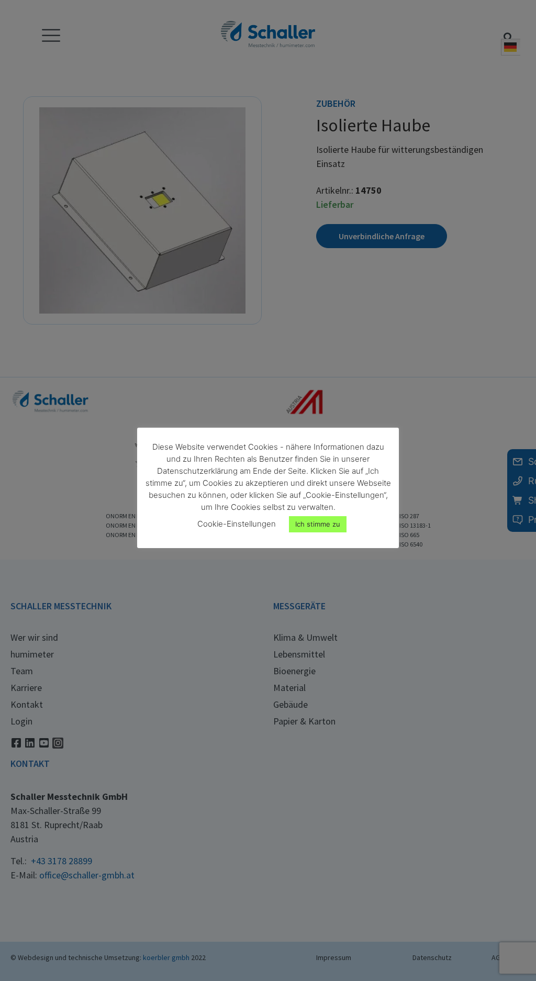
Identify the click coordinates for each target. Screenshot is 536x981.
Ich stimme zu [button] (317, 524)
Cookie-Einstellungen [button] (236, 524)
